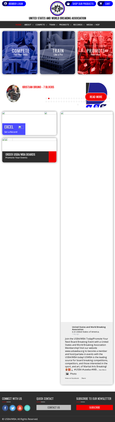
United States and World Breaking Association (89, 328)
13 (76, 98)
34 (64, 101)
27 (46, 101)
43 (86, 101)
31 (56, 101)
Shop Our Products (83, 3)
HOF (98, 24)
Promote (64, 24)
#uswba (86, 369)
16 (84, 98)
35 (66, 101)
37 (71, 101)
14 (79, 98)
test (52, 156)
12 (74, 98)
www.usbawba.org (74, 351)
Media (90, 24)
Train (52, 24)
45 (91, 101)
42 (84, 101)
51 (107, 101)
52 (109, 101)
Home (18, 24)
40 (79, 101)
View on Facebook (72, 378)
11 (71, 98)
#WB (94, 369)
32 (59, 101)
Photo (73, 373)
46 (94, 101)
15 (81, 98)
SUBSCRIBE (94, 407)
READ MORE (96, 97)
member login (16, 3)
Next (108, 97)
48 (99, 101)
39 (76, 101)
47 (96, 101)
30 (54, 101)
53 (78, 104)
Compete (40, 24)
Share (83, 378)
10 (69, 98)
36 (69, 101)
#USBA (78, 369)
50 (104, 101)
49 (102, 101)
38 (74, 101)
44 (89, 101)
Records (77, 24)
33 (61, 101)
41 (81, 101)
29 (51, 101)
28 (49, 101)
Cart (107, 3)
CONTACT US (54, 407)
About (27, 24)
